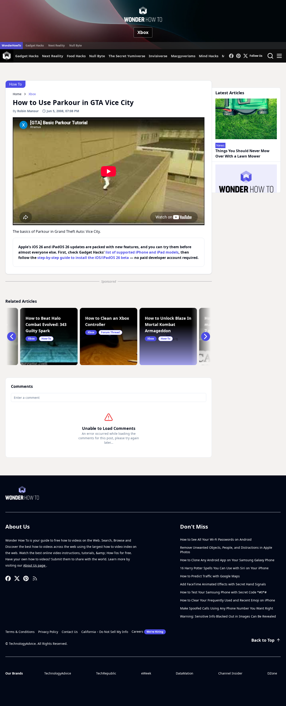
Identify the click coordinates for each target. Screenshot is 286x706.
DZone (272, 673)
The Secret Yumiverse (127, 56)
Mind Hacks (208, 56)
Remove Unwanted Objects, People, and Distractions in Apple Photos (226, 549)
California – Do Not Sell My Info (104, 632)
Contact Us (70, 632)
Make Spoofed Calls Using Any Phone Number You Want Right (226, 608)
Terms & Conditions (20, 632)
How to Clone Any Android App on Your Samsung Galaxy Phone (227, 560)
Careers (147, 631)
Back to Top (262, 640)
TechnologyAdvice (57, 673)
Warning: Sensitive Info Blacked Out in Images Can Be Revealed (228, 616)
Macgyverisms (183, 56)
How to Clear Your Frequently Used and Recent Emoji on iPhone (227, 600)
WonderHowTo (11, 45)
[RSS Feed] (35, 578)
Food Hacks (76, 56)
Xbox (143, 32)
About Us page (34, 565)
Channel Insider (230, 673)
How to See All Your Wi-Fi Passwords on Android (216, 539)
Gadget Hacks (34, 45)
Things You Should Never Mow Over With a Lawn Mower (242, 153)
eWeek (146, 673)
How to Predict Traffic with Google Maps (210, 576)
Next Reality (56, 45)
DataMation (184, 673)
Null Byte (75, 45)
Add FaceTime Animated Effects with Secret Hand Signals (223, 584)
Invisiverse (158, 56)
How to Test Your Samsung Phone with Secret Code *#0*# (223, 592)
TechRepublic (106, 673)
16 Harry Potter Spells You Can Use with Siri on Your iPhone (224, 568)
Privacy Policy (48, 632)
